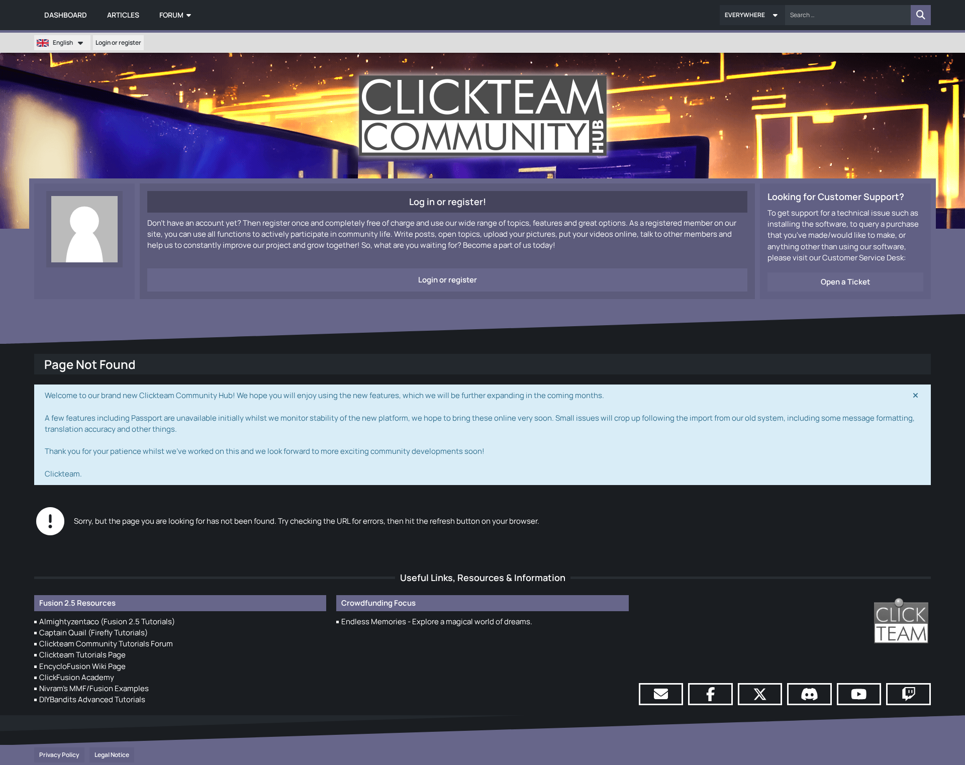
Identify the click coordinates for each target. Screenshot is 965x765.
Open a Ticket (845, 281)
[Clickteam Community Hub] (483, 115)
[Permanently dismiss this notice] (915, 395)
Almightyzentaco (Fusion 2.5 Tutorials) (107, 621)
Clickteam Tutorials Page (82, 654)
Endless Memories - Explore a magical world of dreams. (436, 621)
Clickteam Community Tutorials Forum (106, 643)
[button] (752, 15)
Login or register (118, 42)
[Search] (921, 15)
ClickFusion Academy (76, 677)
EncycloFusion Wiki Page (82, 666)
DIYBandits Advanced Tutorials (92, 699)
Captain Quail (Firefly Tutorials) (93, 632)
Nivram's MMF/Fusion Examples (94, 688)
